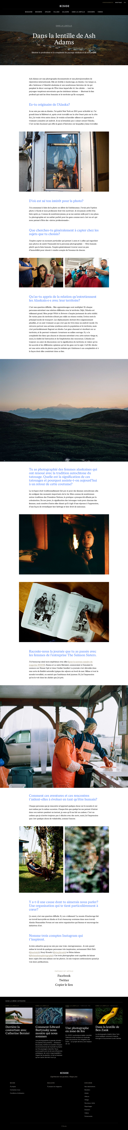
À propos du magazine (54, 1087)
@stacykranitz (59, 952)
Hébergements (108, 2)
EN (125, 2)
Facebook (64, 976)
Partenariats (88, 1116)
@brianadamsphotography (41, 955)
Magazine (28, 12)
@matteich (34, 952)
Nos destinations (89, 1087)
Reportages (88, 1106)
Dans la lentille (78, 12)
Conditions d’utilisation (17, 1093)
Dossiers (91, 12)
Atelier (48, 12)
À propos (13, 1087)
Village (56, 12)
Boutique (118, 2)
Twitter (64, 980)
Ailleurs (65, 12)
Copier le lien (64, 985)
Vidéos (100, 12)
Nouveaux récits (89, 1103)
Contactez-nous (15, 1090)
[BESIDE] (64, 5)
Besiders (38, 12)
